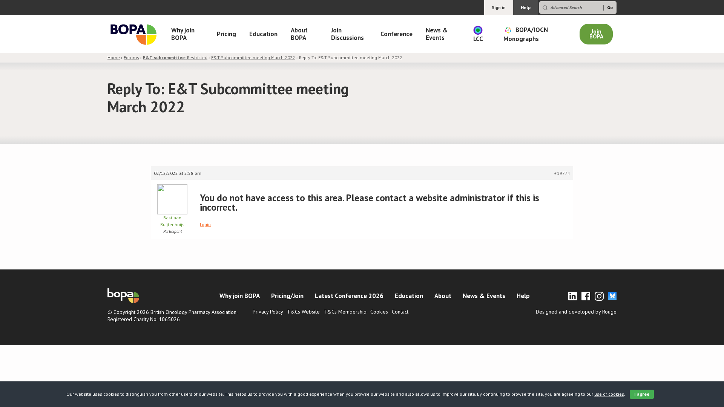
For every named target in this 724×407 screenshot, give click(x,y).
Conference (396, 34)
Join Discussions (347, 34)
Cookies (379, 311)
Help (526, 7)
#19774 (562, 173)
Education (263, 34)
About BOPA (299, 34)
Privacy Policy (268, 311)
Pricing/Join (287, 296)
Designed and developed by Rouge (576, 311)
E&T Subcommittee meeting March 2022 (253, 57)
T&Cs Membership (345, 311)
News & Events (437, 34)
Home (113, 57)
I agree (641, 394)
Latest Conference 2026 (349, 296)
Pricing (226, 34)
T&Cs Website (303, 311)
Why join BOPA (183, 34)
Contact (400, 311)
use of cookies (609, 394)
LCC (478, 39)
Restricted (175, 57)
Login (205, 224)
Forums (131, 57)
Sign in (499, 7)
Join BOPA (596, 34)
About (442, 296)
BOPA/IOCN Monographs (525, 34)
